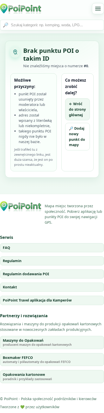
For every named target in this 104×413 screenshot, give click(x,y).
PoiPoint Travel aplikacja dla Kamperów (37, 300)
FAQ (6, 247)
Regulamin (12, 260)
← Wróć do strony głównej (77, 109)
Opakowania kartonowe (27, 376)
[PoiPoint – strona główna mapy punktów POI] (21, 9)
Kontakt (10, 287)
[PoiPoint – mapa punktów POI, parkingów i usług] (21, 206)
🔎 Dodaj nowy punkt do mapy (77, 136)
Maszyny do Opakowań (37, 342)
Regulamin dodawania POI (26, 273)
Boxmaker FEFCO (37, 359)
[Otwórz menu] (98, 8)
